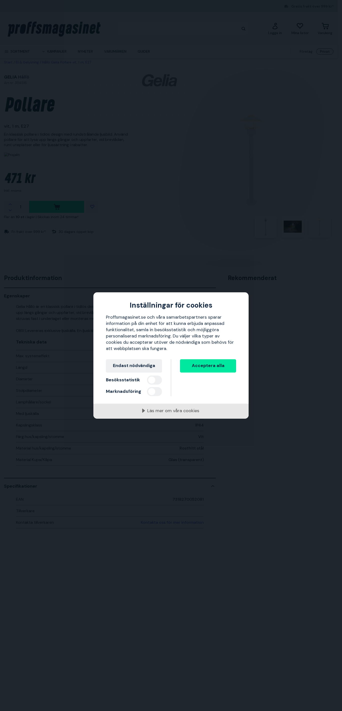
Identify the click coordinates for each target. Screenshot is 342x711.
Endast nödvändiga (134, 366)
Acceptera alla (208, 366)
